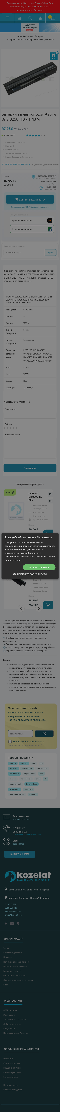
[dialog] (30, 556)
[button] (30, 574)
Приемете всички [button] (39, 567)
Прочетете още (13, 560)
